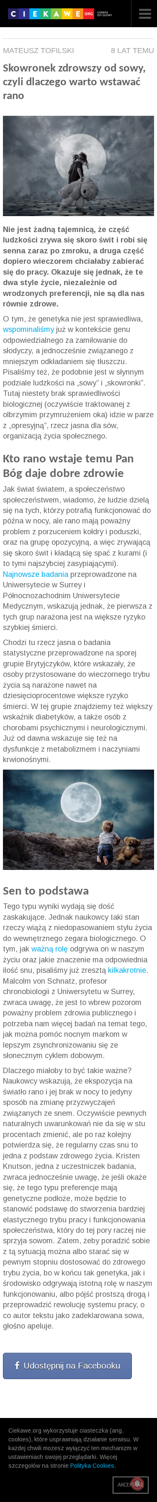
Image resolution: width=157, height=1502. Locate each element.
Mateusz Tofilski (38, 50)
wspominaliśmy (28, 329)
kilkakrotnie (127, 970)
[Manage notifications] (137, 1483)
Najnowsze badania (35, 574)
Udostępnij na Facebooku (71, 1365)
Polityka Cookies (92, 1465)
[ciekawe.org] (62, 16)
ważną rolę (49, 949)
